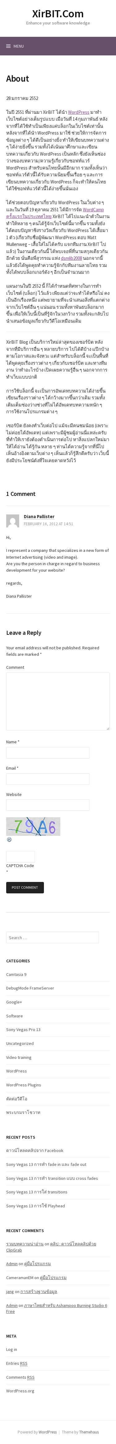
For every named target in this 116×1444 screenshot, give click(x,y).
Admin (12, 1263)
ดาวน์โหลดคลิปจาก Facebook (34, 1150)
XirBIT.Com (58, 13)
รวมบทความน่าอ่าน (25, 1244)
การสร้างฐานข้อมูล (38, 1291)
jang (10, 1291)
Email (12, 768)
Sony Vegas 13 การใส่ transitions (36, 1192)
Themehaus (89, 1432)
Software (14, 1016)
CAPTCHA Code (20, 865)
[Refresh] (9, 839)
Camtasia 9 (16, 974)
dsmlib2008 (71, 258)
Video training (19, 1057)
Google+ (14, 1002)
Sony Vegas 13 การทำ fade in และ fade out (46, 1164)
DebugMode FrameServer (30, 988)
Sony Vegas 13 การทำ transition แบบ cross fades (52, 1178)
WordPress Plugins (23, 1085)
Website (14, 794)
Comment (15, 667)
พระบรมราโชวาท (23, 1112)
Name (12, 742)
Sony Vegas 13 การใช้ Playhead (35, 1206)
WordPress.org (20, 1391)
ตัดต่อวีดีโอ (16, 1099)
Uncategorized (20, 1043)
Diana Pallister (39, 516)
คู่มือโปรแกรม (37, 1263)
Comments (20, 1377)
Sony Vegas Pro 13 (23, 1029)
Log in (11, 1349)
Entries (17, 1363)
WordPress (78, 112)
